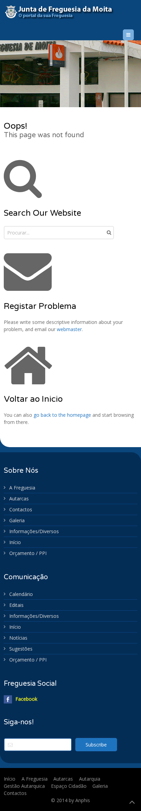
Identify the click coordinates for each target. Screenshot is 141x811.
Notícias (18, 638)
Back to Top (132, 802)
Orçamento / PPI (28, 553)
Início (15, 542)
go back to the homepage (62, 415)
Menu (133, 34)
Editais (16, 605)
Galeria (17, 520)
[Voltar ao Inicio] (63, 12)
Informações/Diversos (34, 531)
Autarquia (89, 779)
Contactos (20, 509)
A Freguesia (22, 487)
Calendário (21, 594)
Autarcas (19, 498)
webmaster (69, 329)
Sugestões (21, 648)
